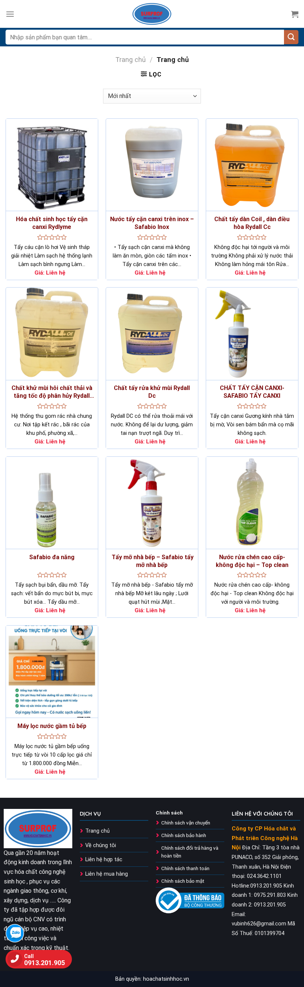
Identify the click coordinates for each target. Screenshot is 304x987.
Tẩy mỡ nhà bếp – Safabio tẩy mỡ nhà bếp (152, 561)
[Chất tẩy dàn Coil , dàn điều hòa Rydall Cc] (252, 165)
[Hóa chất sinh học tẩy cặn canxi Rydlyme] (52, 165)
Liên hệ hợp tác (103, 859)
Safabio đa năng (52, 557)
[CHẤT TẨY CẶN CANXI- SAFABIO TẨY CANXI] (252, 334)
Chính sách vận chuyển (185, 823)
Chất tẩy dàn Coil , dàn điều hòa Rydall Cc (252, 223)
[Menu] (10, 14)
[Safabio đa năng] (52, 503)
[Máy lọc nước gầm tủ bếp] (52, 672)
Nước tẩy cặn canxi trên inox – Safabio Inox (152, 223)
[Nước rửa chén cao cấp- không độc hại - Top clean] (252, 503)
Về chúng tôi (100, 845)
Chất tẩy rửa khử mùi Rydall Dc (152, 391)
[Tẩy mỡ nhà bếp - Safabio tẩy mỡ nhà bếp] (152, 503)
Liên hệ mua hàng (106, 874)
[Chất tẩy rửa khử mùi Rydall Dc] (152, 334)
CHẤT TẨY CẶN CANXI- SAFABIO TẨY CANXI (252, 391)
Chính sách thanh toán (185, 868)
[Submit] (291, 37)
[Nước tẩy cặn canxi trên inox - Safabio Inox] (152, 165)
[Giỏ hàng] (294, 14)
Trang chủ (130, 59)
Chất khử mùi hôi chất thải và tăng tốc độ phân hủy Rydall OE (51, 392)
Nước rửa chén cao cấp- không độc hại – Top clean (252, 561)
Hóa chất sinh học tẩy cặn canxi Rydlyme (51, 223)
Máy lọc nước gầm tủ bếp (51, 725)
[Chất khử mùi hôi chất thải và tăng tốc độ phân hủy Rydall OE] (52, 334)
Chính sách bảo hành (183, 835)
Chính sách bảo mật (182, 881)
